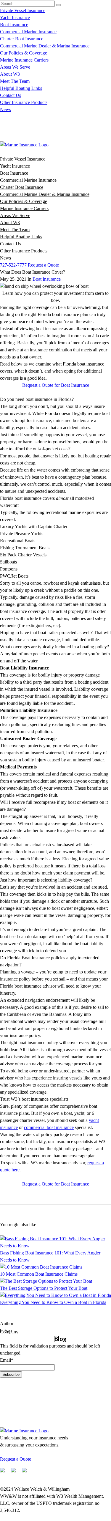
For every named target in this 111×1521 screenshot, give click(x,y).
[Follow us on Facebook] (4, 1472)
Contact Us (10, 95)
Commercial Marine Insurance (28, 31)
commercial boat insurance (49, 1127)
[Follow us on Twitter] (15, 1472)
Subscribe (11, 1374)
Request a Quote (43, 264)
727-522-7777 (13, 264)
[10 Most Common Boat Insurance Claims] (41, 1266)
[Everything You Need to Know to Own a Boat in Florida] (55, 1295)
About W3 (10, 74)
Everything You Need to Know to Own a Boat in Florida (53, 1302)
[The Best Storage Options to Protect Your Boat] (46, 1281)
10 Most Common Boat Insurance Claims (39, 1274)
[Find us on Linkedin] (26, 1472)
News (5, 109)
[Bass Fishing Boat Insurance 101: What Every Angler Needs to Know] (55, 1245)
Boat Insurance (14, 24)
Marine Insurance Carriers (24, 59)
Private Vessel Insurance (22, 10)
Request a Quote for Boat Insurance (55, 385)
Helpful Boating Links (21, 88)
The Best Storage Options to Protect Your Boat (43, 1288)
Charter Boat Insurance (21, 38)
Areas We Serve (15, 67)
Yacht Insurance (15, 17)
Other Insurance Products (23, 102)
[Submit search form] (58, 5)
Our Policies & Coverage (23, 52)
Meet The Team (15, 81)
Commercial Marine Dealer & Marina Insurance (44, 45)
